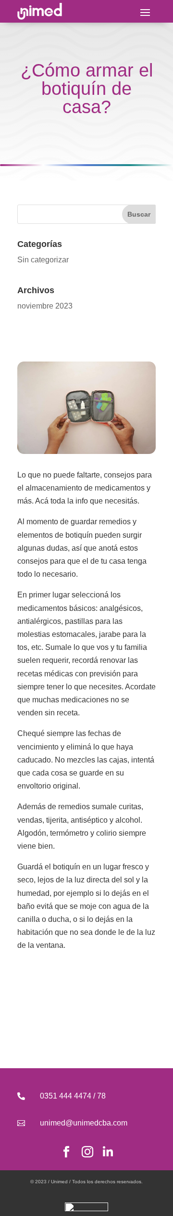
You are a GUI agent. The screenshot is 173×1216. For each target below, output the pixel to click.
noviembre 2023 (45, 306)
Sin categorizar (43, 260)
